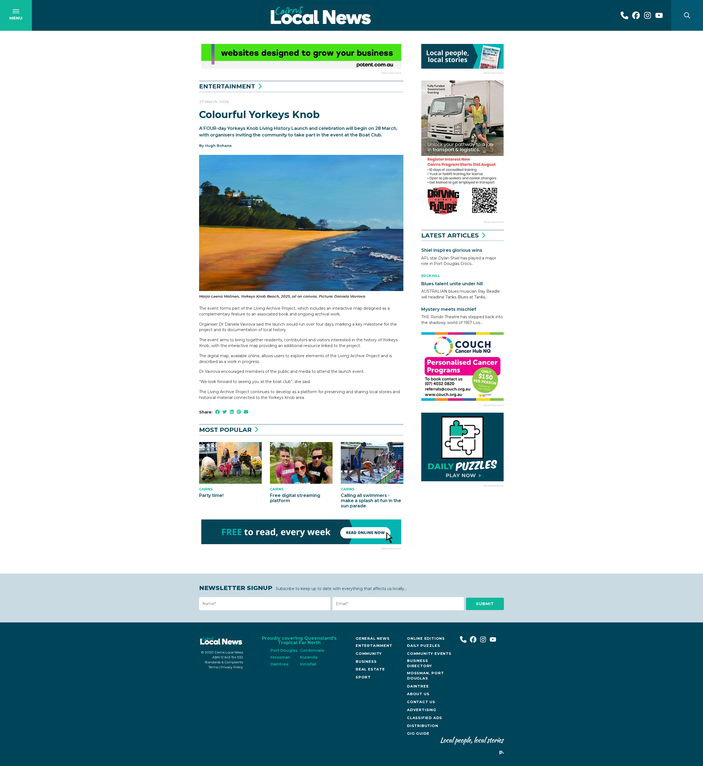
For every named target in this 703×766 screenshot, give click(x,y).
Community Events (429, 654)
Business (366, 661)
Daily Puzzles (423, 646)
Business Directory (419, 663)
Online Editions (426, 638)
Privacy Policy (232, 667)
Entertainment (227, 86)
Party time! (211, 495)
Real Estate (370, 669)
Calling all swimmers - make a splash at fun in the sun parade (371, 500)
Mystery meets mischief (448, 309)
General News (373, 638)
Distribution (422, 726)
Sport (363, 677)
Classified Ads (424, 718)
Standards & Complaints (224, 662)
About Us (418, 694)
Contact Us (421, 702)
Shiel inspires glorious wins (451, 250)
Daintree (418, 686)
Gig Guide (418, 733)
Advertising (421, 710)
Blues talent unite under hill (452, 283)
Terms (213, 667)
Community (369, 654)
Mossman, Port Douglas (425, 675)
